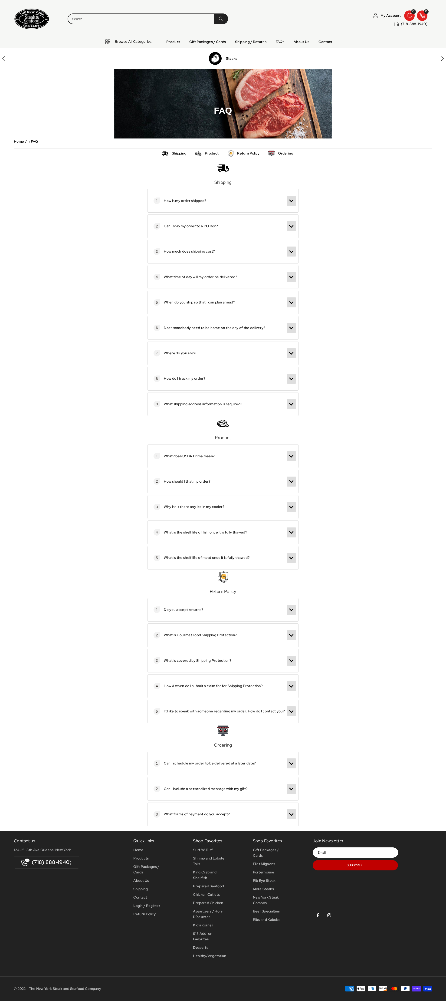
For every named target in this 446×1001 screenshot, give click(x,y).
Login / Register (146, 905)
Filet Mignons (264, 864)
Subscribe (355, 865)
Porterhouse (263, 872)
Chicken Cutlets (206, 894)
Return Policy (248, 153)
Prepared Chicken (208, 903)
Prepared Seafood (208, 886)
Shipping (179, 153)
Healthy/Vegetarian (209, 956)
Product (212, 153)
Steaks (231, 58)
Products (141, 858)
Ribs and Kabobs (266, 919)
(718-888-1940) (414, 24)
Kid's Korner (203, 925)
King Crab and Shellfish (204, 875)
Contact (140, 897)
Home (19, 141)
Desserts (200, 947)
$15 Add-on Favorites (202, 936)
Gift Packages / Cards (146, 869)
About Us (141, 880)
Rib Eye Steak (264, 880)
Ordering (285, 153)
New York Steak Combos (266, 900)
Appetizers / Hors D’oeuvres (208, 914)
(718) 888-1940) (52, 862)
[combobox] (141, 19)
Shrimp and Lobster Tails (209, 861)
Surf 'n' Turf (203, 850)
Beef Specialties (266, 911)
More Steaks (263, 889)
